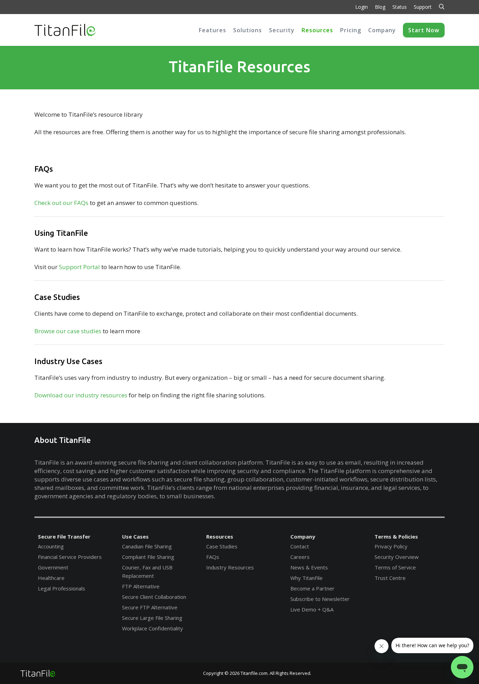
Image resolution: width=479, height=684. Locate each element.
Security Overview (397, 556)
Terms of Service (395, 567)
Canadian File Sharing (147, 546)
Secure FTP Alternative (149, 607)
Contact (299, 546)
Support (423, 7)
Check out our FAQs (61, 203)
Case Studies (221, 546)
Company (302, 536)
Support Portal (79, 267)
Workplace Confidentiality (152, 628)
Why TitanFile (306, 577)
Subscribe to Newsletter (320, 598)
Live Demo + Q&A (311, 609)
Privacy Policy (391, 546)
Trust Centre (390, 577)
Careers (300, 556)
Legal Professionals (61, 588)
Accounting (51, 546)
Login (361, 7)
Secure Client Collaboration (154, 596)
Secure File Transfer (64, 536)
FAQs (212, 556)
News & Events (309, 567)
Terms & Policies (396, 536)
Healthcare (51, 577)
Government (53, 567)
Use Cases (135, 536)
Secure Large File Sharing (152, 617)
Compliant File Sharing (148, 556)
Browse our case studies (67, 331)
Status (399, 7)
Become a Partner (312, 588)
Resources (219, 536)
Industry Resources (230, 567)
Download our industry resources (80, 395)
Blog (380, 7)
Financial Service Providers (70, 556)
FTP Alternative (141, 586)
